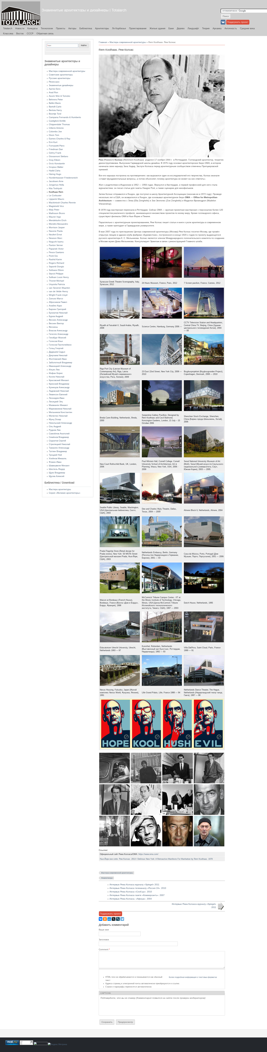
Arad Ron (53, 92)
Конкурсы (32, 28)
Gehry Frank (55, 153)
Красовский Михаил (59, 380)
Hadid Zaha (54, 170)
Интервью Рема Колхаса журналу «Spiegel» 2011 (134, 884)
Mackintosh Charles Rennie (62, 202)
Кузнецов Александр (59, 387)
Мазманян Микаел (58, 405)
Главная (103, 42)
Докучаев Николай (58, 355)
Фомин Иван (55, 462)
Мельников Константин (60, 412)
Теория (206, 28)
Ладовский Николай (59, 391)
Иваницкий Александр (60, 366)
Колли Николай (56, 376)
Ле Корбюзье (119, 28)
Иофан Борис (56, 373)
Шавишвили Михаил (59, 465)
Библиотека (85, 28)
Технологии (47, 28)
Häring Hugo (55, 174)
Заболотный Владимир (60, 362)
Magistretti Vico (56, 206)
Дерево (180, 28)
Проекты (60, 28)
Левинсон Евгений (58, 394)
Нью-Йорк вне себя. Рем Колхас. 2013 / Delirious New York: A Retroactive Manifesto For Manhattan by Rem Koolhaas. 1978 (156, 859)
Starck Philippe (56, 273)
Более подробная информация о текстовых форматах (193, 977)
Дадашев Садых (57, 352)
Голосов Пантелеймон (60, 344)
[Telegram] (122, 919)
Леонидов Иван (56, 398)
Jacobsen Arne (56, 181)
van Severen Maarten (59, 288)
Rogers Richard (56, 263)
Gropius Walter (56, 167)
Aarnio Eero (54, 89)
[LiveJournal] (118, 919)
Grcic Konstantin (57, 163)
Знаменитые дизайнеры (61, 85)
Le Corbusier (55, 195)
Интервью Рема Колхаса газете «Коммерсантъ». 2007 (137, 895)
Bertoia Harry (55, 110)
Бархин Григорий (57, 309)
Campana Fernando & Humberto (65, 117)
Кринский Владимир (59, 384)
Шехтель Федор (57, 469)
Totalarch (7, 28)
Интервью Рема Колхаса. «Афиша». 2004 (131, 898)
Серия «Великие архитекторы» (64, 493)
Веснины (53, 327)
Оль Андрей (55, 426)
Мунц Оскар (55, 419)
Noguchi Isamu (56, 241)
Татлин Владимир (58, 451)
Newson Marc (55, 238)
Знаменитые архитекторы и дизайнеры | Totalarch (84, 10)
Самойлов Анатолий (59, 433)
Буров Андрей (56, 316)
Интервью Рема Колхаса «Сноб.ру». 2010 (131, 891)
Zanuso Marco (56, 298)
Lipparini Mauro (56, 199)
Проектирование (137, 28)
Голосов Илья (56, 341)
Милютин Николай (58, 416)
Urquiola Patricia (57, 284)
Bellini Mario (55, 103)
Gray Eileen (54, 160)
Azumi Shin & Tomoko (59, 96)
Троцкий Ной (55, 455)
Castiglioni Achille (57, 121)
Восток (20, 33)
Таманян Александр (59, 448)
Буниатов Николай (58, 312)
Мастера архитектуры (60, 489)
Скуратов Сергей (57, 440)
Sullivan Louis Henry (59, 277)
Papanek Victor (56, 249)
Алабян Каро (55, 305)
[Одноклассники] (105, 919)
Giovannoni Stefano (58, 156)
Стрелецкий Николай (59, 444)
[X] (113, 919)
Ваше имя (104, 929)
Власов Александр (58, 330)
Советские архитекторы (61, 74)
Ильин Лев (54, 369)
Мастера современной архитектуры (128, 42)
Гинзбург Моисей (57, 337)
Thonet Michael (56, 280)
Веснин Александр (58, 320)
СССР (30, 33)
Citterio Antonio (56, 128)
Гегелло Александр (58, 334)
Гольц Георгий (56, 348)
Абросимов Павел (58, 302)
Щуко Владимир (57, 472)
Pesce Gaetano (56, 252)
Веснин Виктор (56, 323)
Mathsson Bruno (57, 213)
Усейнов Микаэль (57, 458)
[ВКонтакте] (100, 919)
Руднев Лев (54, 430)
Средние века (247, 28)
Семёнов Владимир (59, 437)
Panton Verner (56, 245)
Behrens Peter (56, 99)
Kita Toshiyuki (55, 188)
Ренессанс (54, 81)
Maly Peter (54, 209)
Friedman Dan (56, 149)
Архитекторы (102, 28)
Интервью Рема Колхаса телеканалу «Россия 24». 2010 (138, 888)
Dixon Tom (54, 135)
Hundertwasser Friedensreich (63, 177)
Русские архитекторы (59, 78)
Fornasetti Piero (56, 145)
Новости (19, 28)
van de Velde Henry (58, 291)
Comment (104, 949)
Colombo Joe (55, 131)
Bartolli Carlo (55, 106)
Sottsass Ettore (56, 270)
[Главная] (21, 13)
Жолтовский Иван (58, 359)
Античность (231, 28)
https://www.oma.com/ (148, 854)
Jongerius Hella (56, 185)
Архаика (217, 28)
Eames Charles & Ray (59, 138)
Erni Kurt (53, 142)
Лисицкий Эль (56, 401)
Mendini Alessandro (58, 224)
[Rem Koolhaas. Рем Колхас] (114, 782)
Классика (8, 33)
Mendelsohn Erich (57, 220)
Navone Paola (56, 231)
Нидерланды (107, 878)
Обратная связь (45, 33)
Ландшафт (193, 28)
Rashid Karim (55, 259)
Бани (171, 28)
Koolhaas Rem (56, 192)
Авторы (72, 28)
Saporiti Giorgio (56, 266)
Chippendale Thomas (59, 124)
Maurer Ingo (55, 217)
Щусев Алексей (56, 476)
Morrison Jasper (57, 227)
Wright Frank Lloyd (58, 295)
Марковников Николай (60, 408)
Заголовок (104, 939)
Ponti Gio (53, 256)
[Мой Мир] (109, 919)
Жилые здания (157, 28)
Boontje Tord (55, 113)
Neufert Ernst (55, 234)
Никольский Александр (60, 423)
